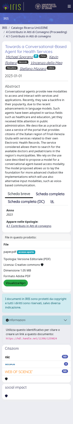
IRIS (4, 28)
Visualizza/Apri (16, 283)
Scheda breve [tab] (19, 193)
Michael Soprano (19, 57)
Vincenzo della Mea (46, 62)
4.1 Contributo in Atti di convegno (28, 36)
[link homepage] (13, 6)
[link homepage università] (46, 6)
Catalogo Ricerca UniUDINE (29, 28)
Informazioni (17, 320)
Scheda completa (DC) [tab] (26, 201)
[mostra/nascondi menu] (69, 6)
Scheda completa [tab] (50, 194)
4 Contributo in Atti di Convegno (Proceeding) (36, 32)
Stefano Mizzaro (33, 68)
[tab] (52, 201)
